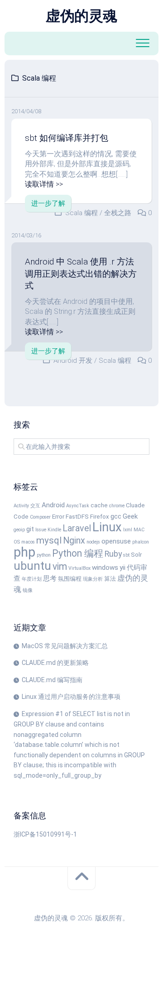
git (30, 529)
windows (105, 567)
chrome (117, 506)
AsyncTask (77, 506)
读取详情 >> (44, 184)
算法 (110, 578)
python (44, 555)
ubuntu (32, 566)
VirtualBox (79, 568)
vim (60, 566)
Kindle (54, 530)
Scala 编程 (81, 213)
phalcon (140, 542)
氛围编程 (70, 578)
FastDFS (77, 516)
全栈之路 (117, 213)
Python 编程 (77, 553)
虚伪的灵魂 (81, 15)
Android (53, 505)
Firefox (99, 516)
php (24, 552)
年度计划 (32, 579)
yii (122, 567)
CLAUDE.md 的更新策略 (55, 662)
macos (28, 542)
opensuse (116, 541)
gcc (115, 516)
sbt (126, 555)
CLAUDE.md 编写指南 (52, 679)
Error (58, 516)
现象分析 (93, 579)
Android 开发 (72, 360)
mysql (49, 540)
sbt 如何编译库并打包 (66, 138)
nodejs (93, 542)
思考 (50, 578)
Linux (107, 527)
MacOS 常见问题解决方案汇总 (65, 646)
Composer (40, 517)
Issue (40, 530)
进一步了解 (48, 203)
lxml (127, 530)
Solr (136, 554)
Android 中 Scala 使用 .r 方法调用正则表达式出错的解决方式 (81, 273)
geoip (19, 530)
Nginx (74, 540)
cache (99, 505)
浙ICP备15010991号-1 (45, 834)
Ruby (113, 553)
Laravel (76, 528)
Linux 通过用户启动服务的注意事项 (71, 696)
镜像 (28, 590)
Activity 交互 (27, 506)
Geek (130, 516)
